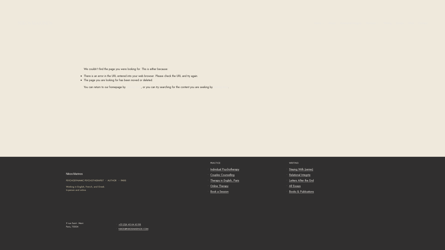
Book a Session (219, 192)
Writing (387, 23)
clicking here (133, 87)
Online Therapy (219, 186)
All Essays (295, 186)
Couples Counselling (222, 175)
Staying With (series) (301, 169)
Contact (422, 23)
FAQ (411, 23)
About (332, 23)
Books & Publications (301, 192)
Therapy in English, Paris (224, 180)
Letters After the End (301, 180)
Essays (400, 23)
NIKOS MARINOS (35, 23)
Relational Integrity (351, 23)
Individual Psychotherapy (224, 169)
